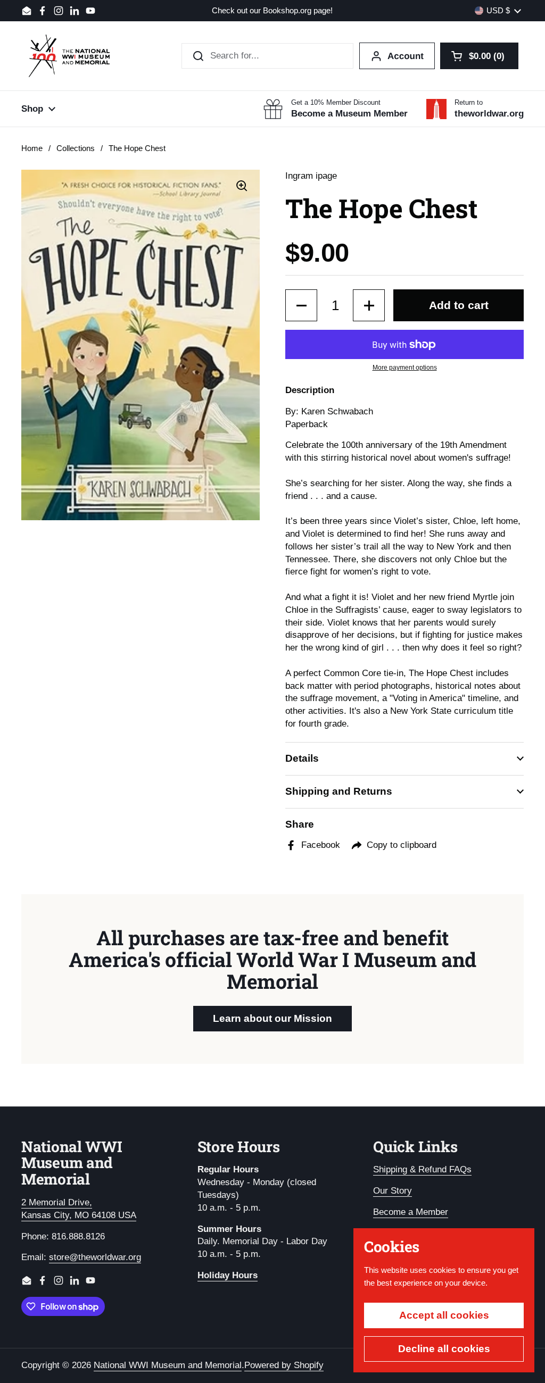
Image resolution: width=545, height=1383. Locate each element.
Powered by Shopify (284, 1365)
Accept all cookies (444, 1315)
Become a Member (410, 1212)
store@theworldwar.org (95, 1257)
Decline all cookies (444, 1348)
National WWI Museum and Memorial (168, 1365)
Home (32, 148)
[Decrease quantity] (301, 305)
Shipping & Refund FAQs (422, 1169)
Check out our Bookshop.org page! (272, 11)
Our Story (392, 1191)
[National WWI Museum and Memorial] (69, 56)
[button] (479, 56)
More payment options (405, 367)
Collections (75, 148)
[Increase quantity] (369, 305)
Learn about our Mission (272, 1018)
